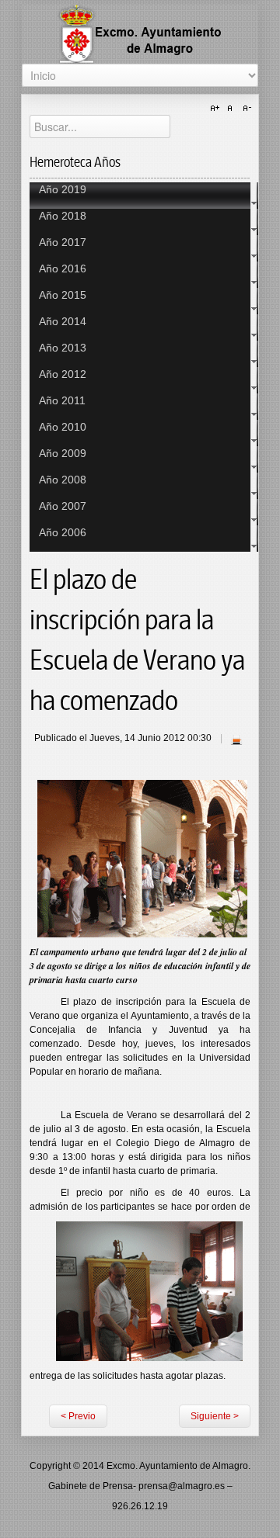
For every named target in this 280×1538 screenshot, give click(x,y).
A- (245, 108)
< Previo (78, 1416)
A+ (217, 108)
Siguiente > (215, 1416)
